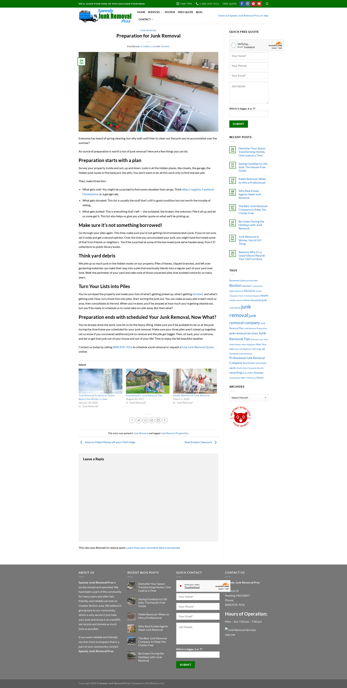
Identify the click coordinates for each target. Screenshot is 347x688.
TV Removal (250, 378)
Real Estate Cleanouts (199, 442)
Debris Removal (236, 291)
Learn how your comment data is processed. (154, 547)
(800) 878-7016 (122, 347)
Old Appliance (245, 349)
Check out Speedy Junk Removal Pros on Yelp (243, 15)
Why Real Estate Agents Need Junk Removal (250, 194)
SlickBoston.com (155, 683)
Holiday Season (236, 300)
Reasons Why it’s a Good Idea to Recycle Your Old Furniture (252, 255)
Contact (145, 19)
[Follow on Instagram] (247, 4)
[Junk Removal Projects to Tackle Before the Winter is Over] (100, 381)
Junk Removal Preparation (174, 433)
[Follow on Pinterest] (253, 4)
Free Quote (185, 12)
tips (243, 377)
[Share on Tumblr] (165, 420)
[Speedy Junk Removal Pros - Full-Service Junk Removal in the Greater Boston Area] (105, 16)
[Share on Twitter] (139, 420)
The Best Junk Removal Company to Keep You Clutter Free (253, 209)
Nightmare (234, 349)
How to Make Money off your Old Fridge (109, 442)
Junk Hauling (235, 308)
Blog (199, 12)
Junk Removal (148, 30)
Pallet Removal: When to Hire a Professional (252, 180)
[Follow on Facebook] (242, 4)
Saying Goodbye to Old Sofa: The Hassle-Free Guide (253, 167)
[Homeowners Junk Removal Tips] (148, 381)
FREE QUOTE (230, 3)
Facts (241, 296)
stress (250, 372)
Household (255, 300)
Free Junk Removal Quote (198, 347)
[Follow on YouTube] (259, 4)
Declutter (249, 290)
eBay (185, 189)
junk (264, 300)
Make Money (235, 344)
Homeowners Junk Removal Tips (144, 395)
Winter (260, 377)
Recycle (260, 368)
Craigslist (195, 189)
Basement (234, 280)
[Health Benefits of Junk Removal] (195, 381)
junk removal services (243, 333)
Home (141, 12)
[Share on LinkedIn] (158, 420)
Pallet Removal (245, 354)
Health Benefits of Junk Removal (191, 395)
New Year (261, 344)
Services (154, 12)
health (264, 295)
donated (197, 294)
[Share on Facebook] (132, 420)
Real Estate (249, 363)
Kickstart (255, 339)
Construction (257, 286)
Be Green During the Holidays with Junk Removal (251, 225)
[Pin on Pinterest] (152, 420)
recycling (235, 372)
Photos (170, 12)
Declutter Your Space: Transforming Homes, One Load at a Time (252, 151)
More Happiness (248, 344)
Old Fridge (256, 349)
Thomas (165, 46)
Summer (259, 372)
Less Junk (263, 339)
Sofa (245, 373)
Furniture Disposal (252, 296)
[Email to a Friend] (145, 420)
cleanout (246, 285)
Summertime (235, 378)
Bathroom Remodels (249, 280)
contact (113, 646)
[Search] (267, 3)
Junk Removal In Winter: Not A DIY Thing (250, 240)
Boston (235, 285)
